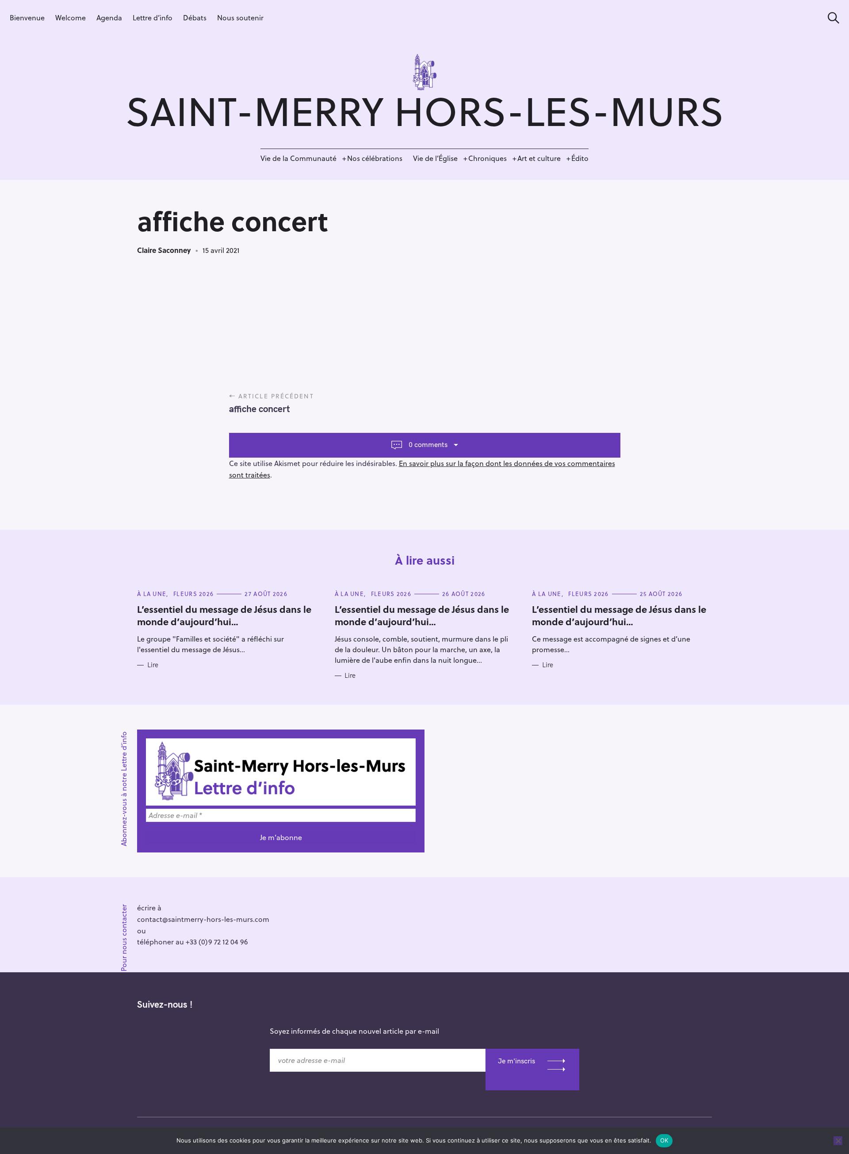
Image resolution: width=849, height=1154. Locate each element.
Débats (195, 17)
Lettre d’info (152, 17)
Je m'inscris (516, 1060)
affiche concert (259, 408)
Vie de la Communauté (298, 158)
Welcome (70, 17)
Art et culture (539, 158)
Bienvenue (27, 17)
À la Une (151, 593)
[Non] (838, 1140)
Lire (152, 665)
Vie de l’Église (435, 158)
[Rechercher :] (830, 18)
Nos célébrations (374, 158)
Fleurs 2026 (193, 593)
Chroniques (487, 158)
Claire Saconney (164, 250)
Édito (580, 158)
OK (664, 1140)
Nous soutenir (240, 17)
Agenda (109, 17)
